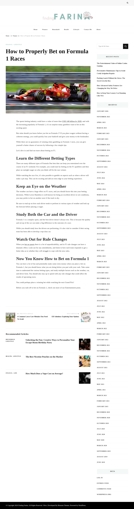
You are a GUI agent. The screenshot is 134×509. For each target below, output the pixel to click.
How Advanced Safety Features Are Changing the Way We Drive (109, 87)
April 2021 (101, 390)
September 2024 (104, 161)
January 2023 (102, 273)
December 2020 (103, 412)
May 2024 (100, 183)
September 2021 (104, 362)
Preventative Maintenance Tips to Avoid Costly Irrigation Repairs (111, 72)
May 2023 (100, 250)
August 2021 (102, 367)
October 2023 (103, 222)
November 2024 (103, 150)
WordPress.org (104, 494)
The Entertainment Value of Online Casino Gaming (112, 64)
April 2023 (101, 256)
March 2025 (102, 128)
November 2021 (103, 351)
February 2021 (103, 401)
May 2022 (100, 317)
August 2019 (102, 457)
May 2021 (100, 384)
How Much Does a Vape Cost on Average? (44, 373)
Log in (100, 478)
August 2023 (102, 234)
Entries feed (103, 483)
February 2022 (103, 334)
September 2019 (104, 451)
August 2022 (102, 300)
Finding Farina (23, 505)
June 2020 (101, 434)
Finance (45, 29)
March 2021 (102, 395)
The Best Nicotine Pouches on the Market (44, 357)
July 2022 (101, 306)
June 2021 (101, 379)
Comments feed (104, 489)
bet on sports (29, 244)
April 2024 (101, 189)
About (98, 29)
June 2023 (101, 245)
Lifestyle (76, 29)
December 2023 (103, 211)
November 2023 (103, 217)
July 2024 (101, 172)
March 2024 (102, 195)
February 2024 (103, 200)
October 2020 (103, 423)
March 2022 (102, 328)
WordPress (82, 505)
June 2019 (101, 462)
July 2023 (101, 239)
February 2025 (103, 133)
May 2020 (100, 440)
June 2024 (101, 178)
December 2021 (103, 345)
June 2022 (101, 312)
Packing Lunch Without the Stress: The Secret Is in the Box (111, 79)
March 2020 (102, 445)
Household (55, 29)
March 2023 (102, 261)
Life (15, 373)
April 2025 (101, 122)
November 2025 (103, 117)
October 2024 (103, 156)
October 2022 (103, 289)
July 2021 (101, 373)
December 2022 (103, 278)
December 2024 (103, 144)
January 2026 (102, 111)
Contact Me (88, 29)
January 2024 (102, 206)
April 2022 (101, 323)
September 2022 (104, 295)
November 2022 (103, 284)
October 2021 (103, 356)
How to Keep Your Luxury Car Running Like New (111, 94)
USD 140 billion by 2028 (71, 121)
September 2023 (104, 228)
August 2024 (102, 167)
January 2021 (102, 406)
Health (66, 29)
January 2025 (102, 139)
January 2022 (102, 340)
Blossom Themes (63, 505)
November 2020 (103, 417)
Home (36, 29)
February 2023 (103, 267)
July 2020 (101, 429)
